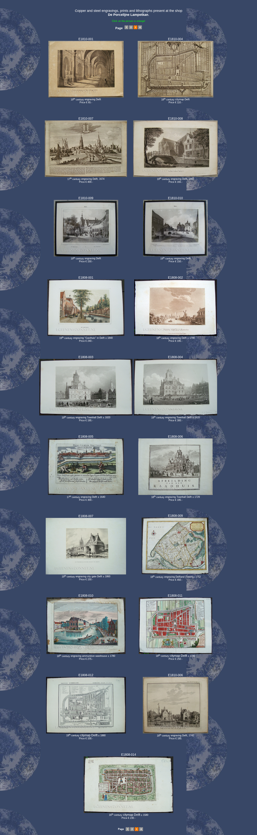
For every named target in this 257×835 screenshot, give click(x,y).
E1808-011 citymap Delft (175, 627)
